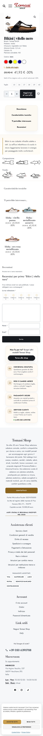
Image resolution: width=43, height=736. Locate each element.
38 (29, 85)
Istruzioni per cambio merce (21, 560)
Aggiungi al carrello (28, 93)
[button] (4, 6)
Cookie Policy (16, 732)
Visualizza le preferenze (21, 727)
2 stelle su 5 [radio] (13, 298)
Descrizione (21, 109)
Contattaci (21, 490)
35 (14, 85)
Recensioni (21, 127)
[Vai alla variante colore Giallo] (15, 63)
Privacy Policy (26, 732)
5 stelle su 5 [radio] (36, 298)
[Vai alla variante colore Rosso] (6, 63)
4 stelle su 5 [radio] (29, 298)
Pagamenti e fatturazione (21, 547)
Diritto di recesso (21, 539)
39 (34, 85)
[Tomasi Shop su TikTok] (27, 690)
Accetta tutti (12, 722)
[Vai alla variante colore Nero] (10, 63)
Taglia (6, 85)
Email (4, 332)
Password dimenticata (21, 615)
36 (19, 85)
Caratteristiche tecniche (21, 115)
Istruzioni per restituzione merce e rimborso (21, 566)
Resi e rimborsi (21, 556)
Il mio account (21, 602)
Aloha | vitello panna (12, 219)
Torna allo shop (21, 358)
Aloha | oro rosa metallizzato (12, 248)
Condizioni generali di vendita (21, 535)
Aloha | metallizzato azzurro (29, 220)
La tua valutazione (9, 290)
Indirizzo (21, 611)
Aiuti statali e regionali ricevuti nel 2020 (21, 514)
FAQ (21, 633)
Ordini (21, 607)
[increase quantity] (17, 93)
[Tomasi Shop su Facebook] (15, 690)
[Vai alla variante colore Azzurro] (20, 63)
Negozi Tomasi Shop (21, 629)
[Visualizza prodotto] (18, 206)
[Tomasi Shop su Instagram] (21, 690)
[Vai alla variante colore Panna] (24, 63)
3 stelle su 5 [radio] (21, 298)
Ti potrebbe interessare (21, 121)
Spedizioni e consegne (21, 543)
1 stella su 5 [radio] (5, 298)
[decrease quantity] (7, 93)
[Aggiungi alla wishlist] (18, 209)
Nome (5, 325)
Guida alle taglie (12, 67)
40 (39, 85)
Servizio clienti (21, 531)
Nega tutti (31, 722)
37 (24, 85)
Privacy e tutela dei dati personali (21, 552)
